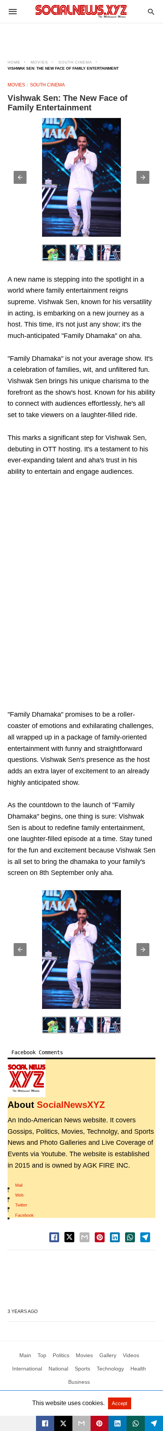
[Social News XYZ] (81, 11)
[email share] (84, 1237)
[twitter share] (69, 1237)
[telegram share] (145, 1237)
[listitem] (54, 252)
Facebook (24, 1215)
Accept (119, 1403)
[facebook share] (54, 1237)
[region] (81, 36)
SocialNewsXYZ (71, 1105)
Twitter (21, 1205)
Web (19, 1195)
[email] (81, 1423)
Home (14, 62)
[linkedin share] (115, 1237)
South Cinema (75, 62)
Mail (18, 1185)
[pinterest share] (100, 1237)
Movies (39, 62)
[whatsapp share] (130, 1237)
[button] (20, 177)
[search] (151, 11)
